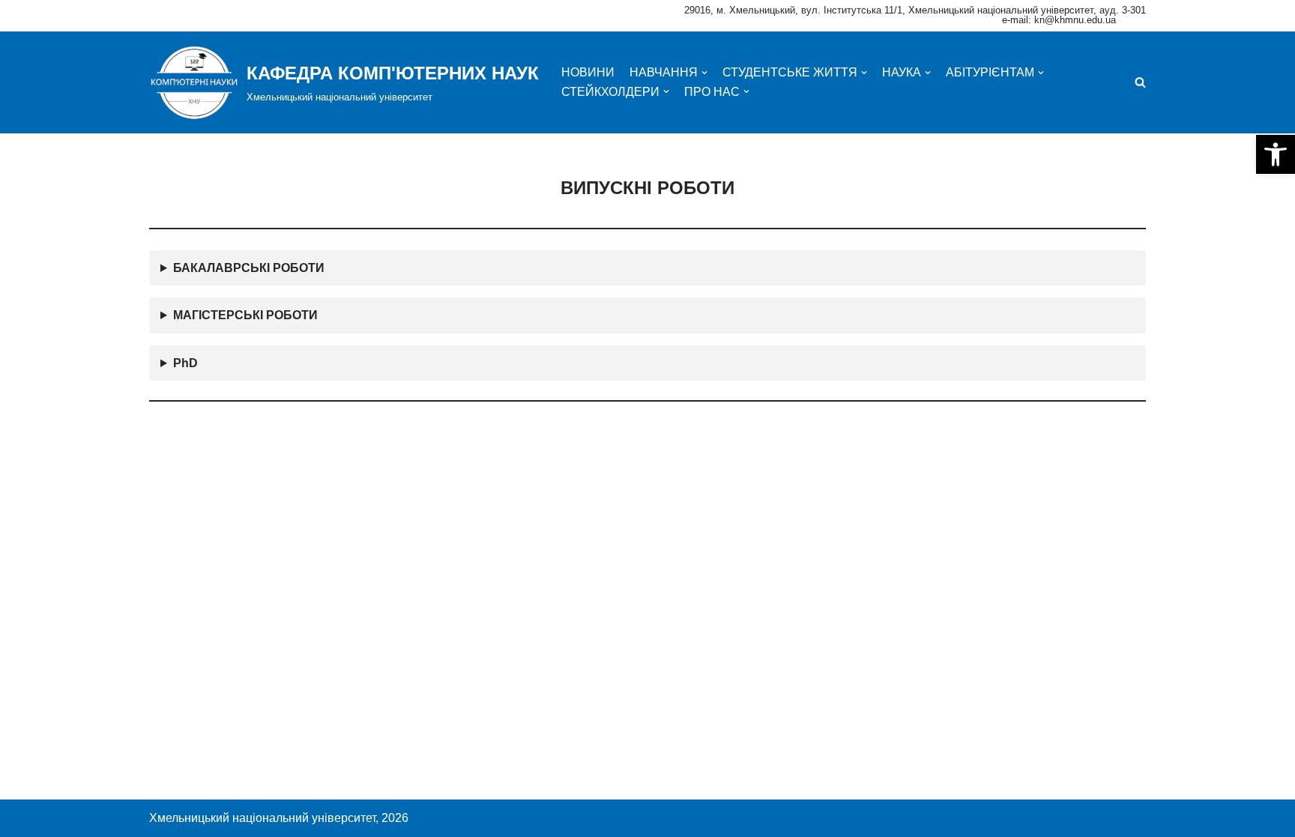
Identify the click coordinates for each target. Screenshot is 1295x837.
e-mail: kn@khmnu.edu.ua (1059, 19)
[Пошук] (1140, 82)
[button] (1275, 154)
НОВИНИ (588, 72)
